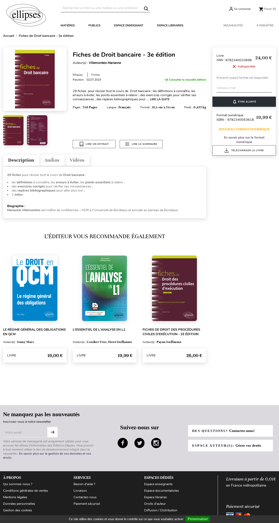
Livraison (80, 490)
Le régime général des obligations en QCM (34, 331)
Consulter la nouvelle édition (187, 80)
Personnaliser (198, 519)
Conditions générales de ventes (25, 490)
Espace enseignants (158, 484)
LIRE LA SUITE (160, 99)
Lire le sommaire (144, 144)
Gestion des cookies (17, 510)
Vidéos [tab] (77, 160)
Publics (94, 25)
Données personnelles (19, 504)
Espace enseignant (128, 25)
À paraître (265, 25)
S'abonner (52, 432)
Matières (68, 25)
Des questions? (223, 431)
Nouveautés (233, 25)
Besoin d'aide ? (84, 484)
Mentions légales (15, 497)
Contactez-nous (85, 497)
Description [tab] (21, 160)
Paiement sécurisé (87, 504)
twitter (139, 443)
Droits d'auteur (155, 504)
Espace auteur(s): (226, 445)
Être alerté (244, 101)
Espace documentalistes (161, 490)
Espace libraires (170, 25)
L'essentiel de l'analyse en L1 (99, 329)
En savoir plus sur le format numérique (244, 139)
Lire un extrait (97, 144)
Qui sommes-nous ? (17, 484)
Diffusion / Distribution (160, 510)
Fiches (96, 75)
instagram (156, 443)
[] (146, 8)
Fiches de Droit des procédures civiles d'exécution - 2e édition (171, 331)
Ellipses (78, 75)
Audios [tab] (51, 160)
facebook (123, 443)
